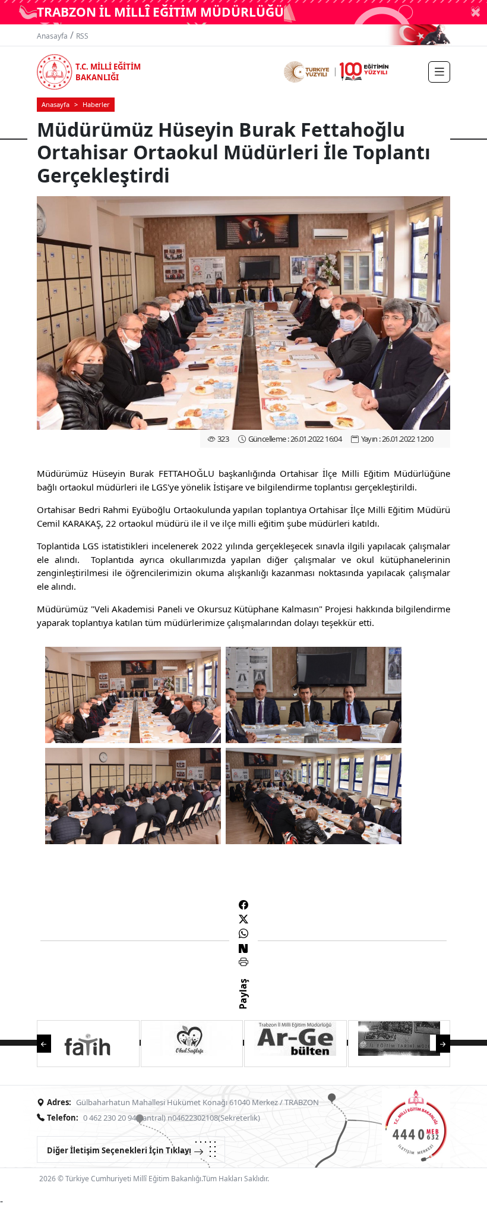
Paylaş (242, 1004)
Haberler (96, 104)
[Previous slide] (50, 1043)
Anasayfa (52, 36)
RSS (82, 36)
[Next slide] (437, 1043)
